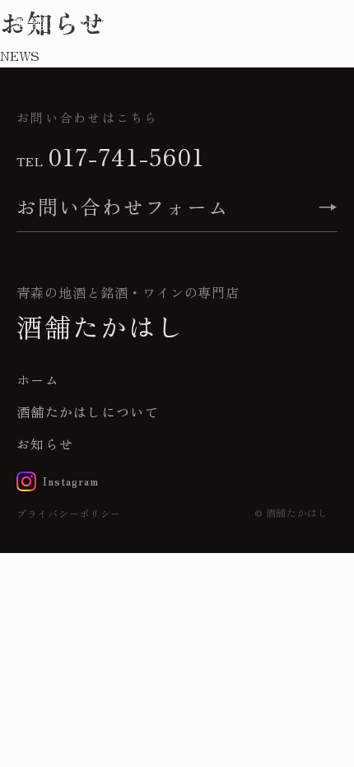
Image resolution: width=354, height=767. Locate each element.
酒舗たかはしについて (87, 411)
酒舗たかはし (64, 23)
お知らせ (44, 443)
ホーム (37, 379)
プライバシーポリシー (68, 513)
